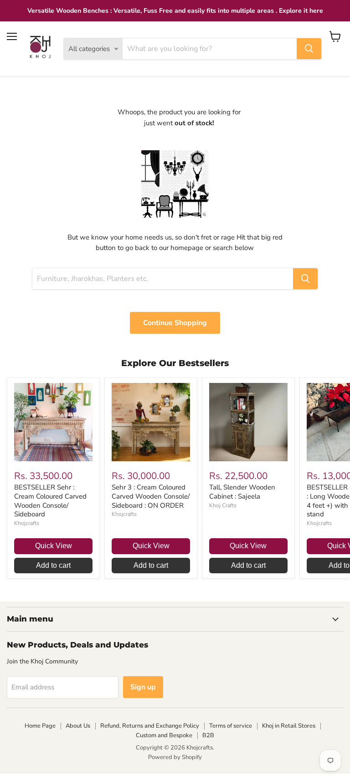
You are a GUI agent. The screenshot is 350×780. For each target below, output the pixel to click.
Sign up (143, 687)
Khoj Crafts (223, 505)
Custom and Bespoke (164, 735)
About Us (78, 726)
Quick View (53, 546)
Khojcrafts (26, 523)
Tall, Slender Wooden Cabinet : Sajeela (242, 492)
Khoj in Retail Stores (288, 726)
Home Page (40, 726)
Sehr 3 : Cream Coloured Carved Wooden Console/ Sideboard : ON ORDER (151, 496)
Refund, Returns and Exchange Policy (149, 726)
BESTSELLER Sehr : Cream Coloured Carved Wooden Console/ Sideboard (50, 501)
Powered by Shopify (175, 757)
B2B (208, 735)
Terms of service (230, 726)
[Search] (309, 48)
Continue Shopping (175, 323)
